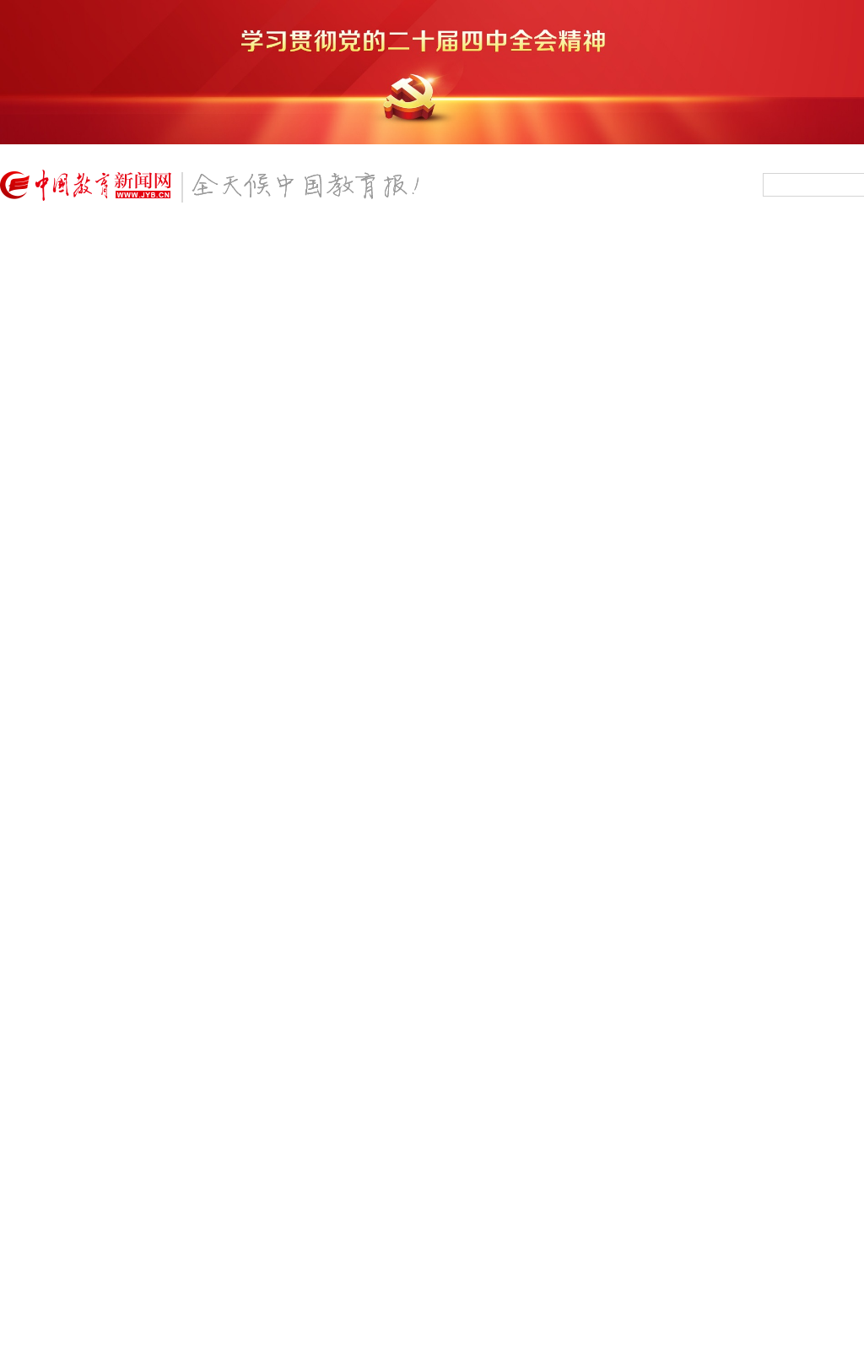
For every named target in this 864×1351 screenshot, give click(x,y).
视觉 (321, 270)
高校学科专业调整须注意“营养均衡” (102, 679)
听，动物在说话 (49, 438)
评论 (488, 245)
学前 (154, 245)
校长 (154, 270)
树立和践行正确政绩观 (405, 1333)
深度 (266, 270)
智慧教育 (731, 245)
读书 (433, 270)
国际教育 (559, 270)
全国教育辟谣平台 (749, 987)
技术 (99, 270)
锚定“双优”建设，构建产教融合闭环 (134, 629)
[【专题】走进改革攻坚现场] (154, 959)
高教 (266, 245)
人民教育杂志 (750, 1212)
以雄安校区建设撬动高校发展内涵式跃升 (114, 570)
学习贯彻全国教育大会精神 (417, 1300)
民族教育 (559, 245)
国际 (538, 1049)
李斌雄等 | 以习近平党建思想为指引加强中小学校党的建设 (152, 1333)
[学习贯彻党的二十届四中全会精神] (432, 141)
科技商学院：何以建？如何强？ (91, 701)
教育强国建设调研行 (399, 1268)
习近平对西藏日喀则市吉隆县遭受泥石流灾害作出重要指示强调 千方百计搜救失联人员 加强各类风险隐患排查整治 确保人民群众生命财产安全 (487, 368)
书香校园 (731, 270)
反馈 (823, 1126)
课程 (433, 245)
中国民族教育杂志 (764, 1271)
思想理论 (645, 270)
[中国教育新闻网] (215, 192)
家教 (377, 245)
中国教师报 (743, 1242)
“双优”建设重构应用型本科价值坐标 (102, 592)
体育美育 (645, 245)
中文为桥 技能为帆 (57, 548)
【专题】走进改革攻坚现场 (98, 987)
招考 (488, 270)
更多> (303, 1213)
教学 (210, 270)
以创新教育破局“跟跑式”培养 (109, 520)
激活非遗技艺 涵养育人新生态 (86, 460)
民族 (455, 1049)
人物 (377, 270)
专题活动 (817, 270)
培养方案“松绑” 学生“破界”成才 (118, 739)
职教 (321, 245)
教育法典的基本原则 (61, 767)
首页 (37, 258)
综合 (99, 245)
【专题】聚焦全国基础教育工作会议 (464, 987)
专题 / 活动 (505, 1213)
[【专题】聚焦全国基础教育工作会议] (493, 959)
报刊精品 (817, 245)
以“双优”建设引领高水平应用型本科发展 (113, 657)
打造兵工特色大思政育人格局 (85, 482)
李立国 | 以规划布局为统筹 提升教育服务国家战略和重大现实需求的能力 (160, 1300)
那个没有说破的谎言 (76, 410)
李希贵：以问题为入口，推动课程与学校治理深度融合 (142, 1268)
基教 (210, 245)
